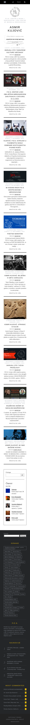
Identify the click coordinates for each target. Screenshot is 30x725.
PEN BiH (7, 588)
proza (22, 594)
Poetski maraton (15, 234)
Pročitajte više (15, 67)
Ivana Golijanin (14, 567)
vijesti (6, 610)
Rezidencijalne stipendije (11, 602)
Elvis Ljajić (15, 518)
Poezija (20, 230)
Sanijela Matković (17, 504)
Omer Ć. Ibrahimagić (10, 586)
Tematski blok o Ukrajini (11, 607)
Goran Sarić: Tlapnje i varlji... (11, 699)
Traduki (21, 607)
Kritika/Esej (9, 271)
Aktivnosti (11, 88)
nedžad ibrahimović (16, 580)
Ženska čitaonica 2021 (10, 615)
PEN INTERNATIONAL (17, 588)
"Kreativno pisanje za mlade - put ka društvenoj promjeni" (14, 548)
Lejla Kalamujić (16, 572)
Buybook (19, 556)
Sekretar (17, 54)
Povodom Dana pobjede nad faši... (13, 696)
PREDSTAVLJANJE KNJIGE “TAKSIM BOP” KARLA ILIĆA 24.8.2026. (14, 675)
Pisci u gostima (19, 400)
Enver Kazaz (17, 559)
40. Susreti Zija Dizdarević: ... (11, 692)
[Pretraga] (22, 475)
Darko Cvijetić (8, 559)
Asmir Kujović (17, 554)
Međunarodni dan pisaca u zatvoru (14, 578)
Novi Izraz (18, 583)
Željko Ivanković (14, 610)
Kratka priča (16, 570)
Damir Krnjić (18, 449)
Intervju (6, 567)
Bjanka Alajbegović (9, 556)
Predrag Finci (8, 594)
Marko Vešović (8, 575)
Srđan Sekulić (8, 604)
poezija (16, 591)
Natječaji (7, 580)
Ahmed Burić (16, 551)
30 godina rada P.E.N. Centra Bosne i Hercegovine (15, 190)
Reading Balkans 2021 (10, 599)
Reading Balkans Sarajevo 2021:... (13, 705)
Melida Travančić (18, 575)
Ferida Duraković (19, 562)
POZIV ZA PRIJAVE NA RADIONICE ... (14, 689)
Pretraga (8, 472)
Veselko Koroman (17, 511)
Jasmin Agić (8, 570)
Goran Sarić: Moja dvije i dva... (12, 702)
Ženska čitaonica (9, 612)
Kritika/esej (7, 572)
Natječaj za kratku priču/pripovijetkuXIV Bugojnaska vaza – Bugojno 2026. (16, 655)
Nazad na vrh (14, 721)
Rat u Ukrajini (8, 596)
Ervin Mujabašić (16, 497)
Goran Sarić (8, 564)
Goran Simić (16, 564)
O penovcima (19, 137)
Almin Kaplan (8, 554)
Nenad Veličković (9, 583)
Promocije (9, 402)
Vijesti (7, 47)
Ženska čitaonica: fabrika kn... (11, 709)
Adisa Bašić (8, 551)
